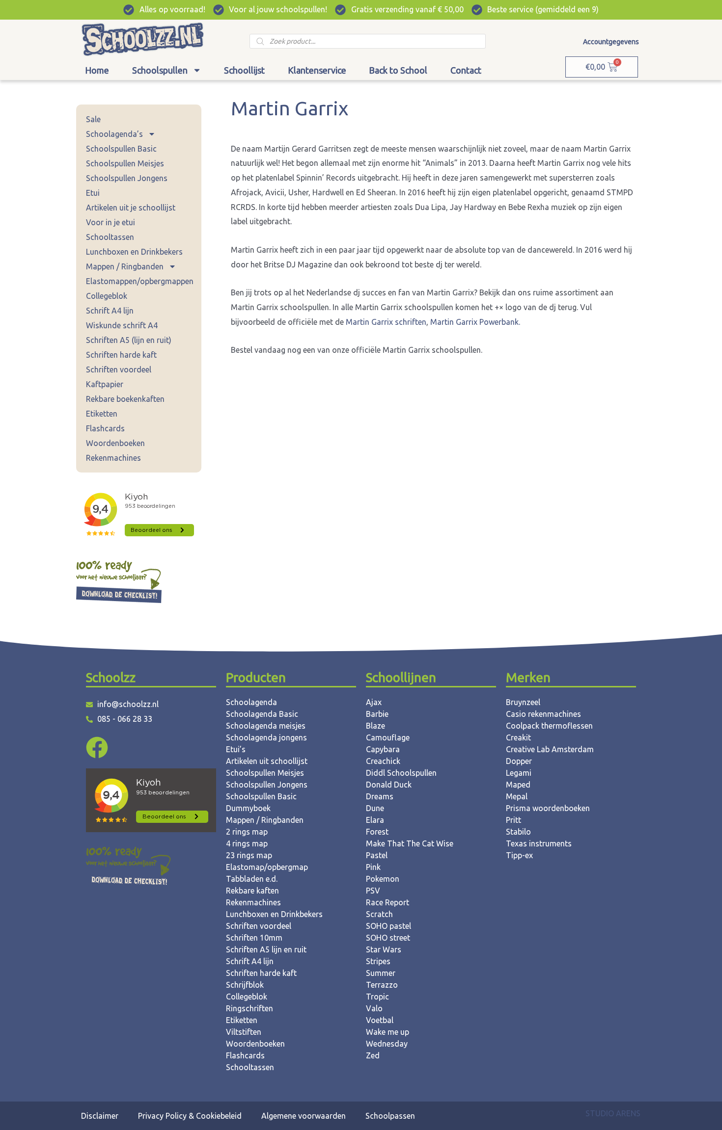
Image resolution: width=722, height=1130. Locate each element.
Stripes (378, 961)
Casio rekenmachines (543, 714)
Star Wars (383, 949)
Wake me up (387, 1031)
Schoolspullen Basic (121, 148)
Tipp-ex (519, 855)
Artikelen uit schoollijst (266, 761)
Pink (373, 867)
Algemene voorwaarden (303, 1115)
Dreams (379, 796)
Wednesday (387, 1043)
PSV (373, 890)
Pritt (513, 819)
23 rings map (249, 855)
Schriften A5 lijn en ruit (266, 949)
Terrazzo (382, 984)
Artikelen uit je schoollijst (130, 207)
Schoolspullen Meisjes (125, 163)
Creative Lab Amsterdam (550, 749)
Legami (518, 772)
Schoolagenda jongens (266, 737)
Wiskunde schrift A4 (122, 325)
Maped (518, 784)
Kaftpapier (104, 384)
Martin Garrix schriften (386, 321)
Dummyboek (248, 808)
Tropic (377, 996)
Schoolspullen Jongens (126, 178)
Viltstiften (243, 1031)
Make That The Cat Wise (409, 843)
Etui (93, 192)
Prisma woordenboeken (548, 808)
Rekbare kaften (252, 890)
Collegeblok (106, 295)
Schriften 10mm (254, 937)
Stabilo (518, 831)
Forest (377, 831)
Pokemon (382, 878)
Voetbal (379, 1020)
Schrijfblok (245, 984)
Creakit (518, 737)
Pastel (377, 855)
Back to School (398, 70)
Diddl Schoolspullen (401, 772)
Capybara (383, 749)
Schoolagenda (251, 702)
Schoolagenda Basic (262, 714)
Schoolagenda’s (114, 134)
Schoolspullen (160, 70)
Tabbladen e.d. (252, 878)
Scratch (379, 914)
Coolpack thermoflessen (549, 725)
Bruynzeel (523, 702)
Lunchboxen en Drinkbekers (134, 251)
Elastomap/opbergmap (267, 867)
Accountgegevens (611, 42)
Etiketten (101, 413)
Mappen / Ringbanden (125, 266)
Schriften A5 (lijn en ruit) (128, 340)
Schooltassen (110, 237)
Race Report (387, 902)
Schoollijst (244, 70)
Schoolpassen (390, 1115)
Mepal (517, 796)
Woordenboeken (115, 443)
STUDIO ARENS (612, 1113)
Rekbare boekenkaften (125, 398)
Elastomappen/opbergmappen (140, 281)
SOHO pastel (388, 925)
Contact (465, 70)
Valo (374, 1008)
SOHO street (388, 937)
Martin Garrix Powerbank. (475, 321)
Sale (93, 119)
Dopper (519, 761)
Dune (375, 808)
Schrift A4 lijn (110, 310)
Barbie (377, 714)
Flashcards (105, 428)
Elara (375, 819)
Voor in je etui (110, 222)
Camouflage (388, 737)
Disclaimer (99, 1115)
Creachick (383, 761)
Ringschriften (249, 1008)
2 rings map (247, 831)
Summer (380, 973)
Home (97, 70)
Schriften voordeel (118, 369)
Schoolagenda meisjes (265, 725)
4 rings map (247, 843)
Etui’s (236, 749)
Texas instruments (539, 843)
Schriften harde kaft (121, 354)
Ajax (374, 702)
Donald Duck (389, 784)
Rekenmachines (113, 457)
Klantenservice (317, 70)
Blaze (375, 725)
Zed (373, 1055)
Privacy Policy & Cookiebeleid (190, 1115)
